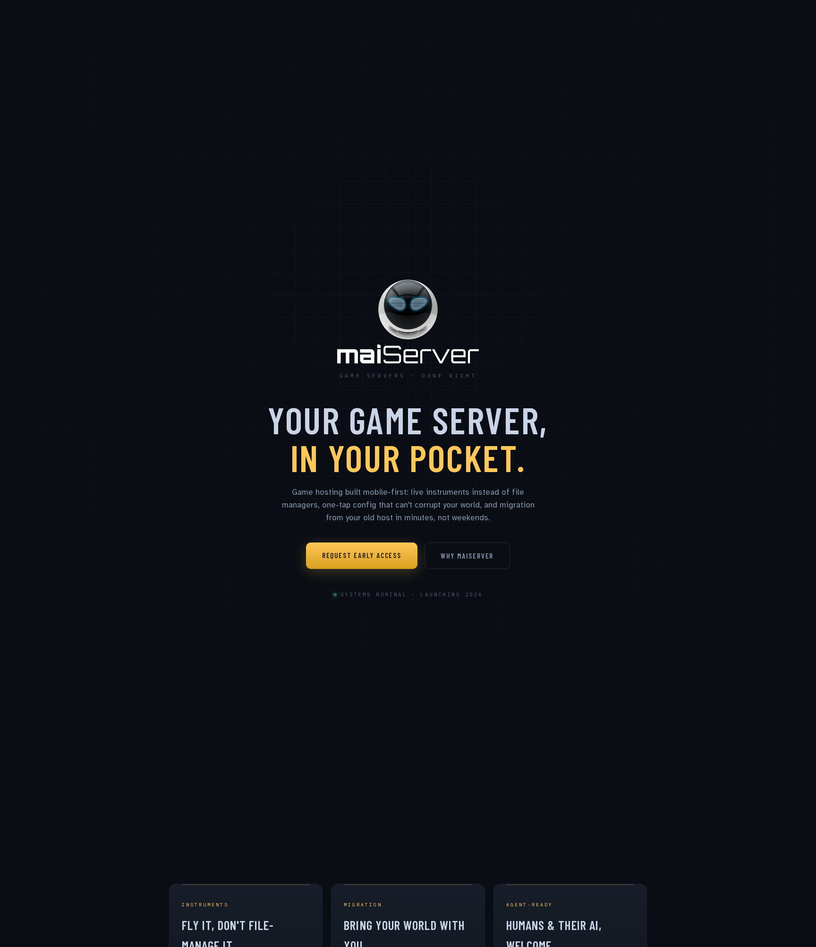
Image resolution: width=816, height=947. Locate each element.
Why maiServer (467, 555)
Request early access (361, 555)
